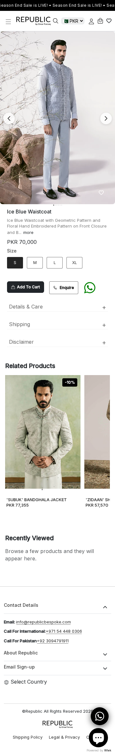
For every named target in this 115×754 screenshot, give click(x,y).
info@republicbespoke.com (43, 621)
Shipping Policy (27, 737)
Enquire (67, 287)
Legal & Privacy (64, 737)
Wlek (107, 750)
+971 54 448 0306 (64, 631)
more (28, 232)
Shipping (57, 325)
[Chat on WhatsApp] (89, 287)
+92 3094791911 (53, 640)
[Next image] (106, 118)
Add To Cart (27, 287)
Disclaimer (57, 342)
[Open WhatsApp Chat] (100, 716)
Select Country (29, 681)
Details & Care (57, 307)
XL (74, 262)
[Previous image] (9, 118)
